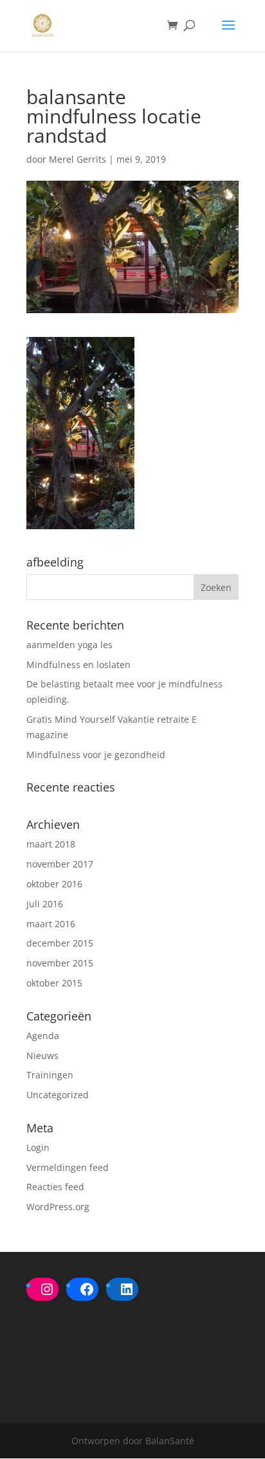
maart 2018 (50, 844)
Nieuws (42, 1055)
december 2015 (59, 943)
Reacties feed (55, 1187)
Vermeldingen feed (67, 1167)
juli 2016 (44, 904)
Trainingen (49, 1075)
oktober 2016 (54, 884)
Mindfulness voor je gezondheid (95, 754)
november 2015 (59, 963)
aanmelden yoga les (69, 645)
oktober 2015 (54, 983)
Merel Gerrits (77, 159)
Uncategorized (57, 1095)
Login (38, 1147)
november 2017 (59, 864)
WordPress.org (57, 1207)
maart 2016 (50, 924)
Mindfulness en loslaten (78, 664)
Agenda (42, 1035)
